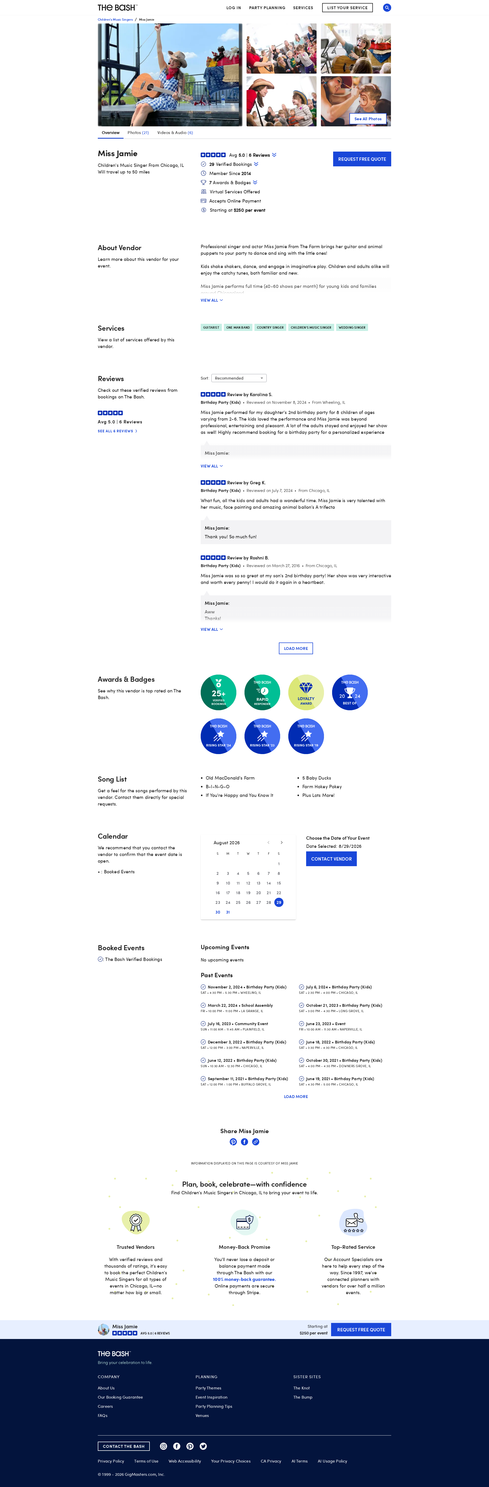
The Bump (303, 1397)
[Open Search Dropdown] (387, 8)
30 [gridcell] (217, 912)
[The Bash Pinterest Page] (190, 1446)
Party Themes (208, 1387)
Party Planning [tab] (267, 7)
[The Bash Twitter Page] (203, 1446)
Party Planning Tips (214, 1406)
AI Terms (300, 1461)
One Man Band (238, 327)
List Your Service (347, 7)
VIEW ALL (209, 300)
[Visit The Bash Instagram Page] (163, 1446)
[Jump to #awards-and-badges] (255, 182)
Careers (105, 1406)
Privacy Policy (111, 1461)
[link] (233, 1142)
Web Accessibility (185, 1461)
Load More (296, 648)
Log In (233, 7)
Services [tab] (303, 7)
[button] (170, 74)
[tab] (138, 132)
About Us (106, 1387)
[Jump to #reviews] (274, 155)
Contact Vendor (331, 858)
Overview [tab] (110, 132)
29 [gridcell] (279, 902)
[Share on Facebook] (244, 1142)
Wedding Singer (352, 327)
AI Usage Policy (332, 1461)
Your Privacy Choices (230, 1461)
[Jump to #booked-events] (256, 164)
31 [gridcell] (228, 912)
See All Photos (368, 119)
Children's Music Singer (311, 327)
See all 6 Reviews (115, 430)
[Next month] (281, 842)
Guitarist (211, 327)
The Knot (301, 1387)
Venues (202, 1415)
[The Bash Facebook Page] (176, 1446)
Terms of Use (146, 1461)
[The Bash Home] (118, 8)
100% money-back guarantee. (244, 1279)
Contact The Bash (124, 1446)
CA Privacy (271, 1461)
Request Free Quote (362, 159)
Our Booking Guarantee (120, 1397)
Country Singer (270, 327)
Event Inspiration (211, 1397)
